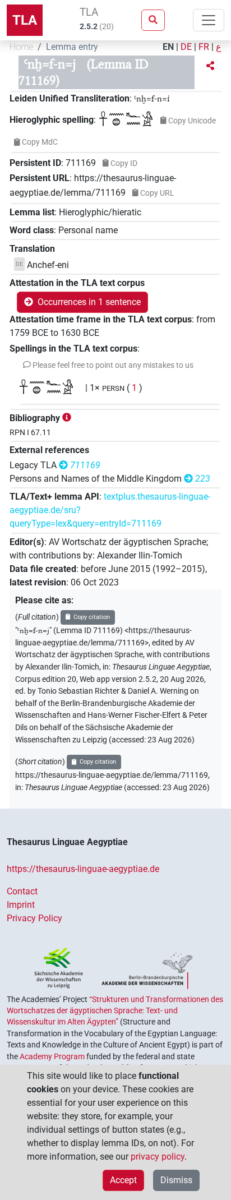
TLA (24, 20)
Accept (123, 1180)
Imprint (21, 904)
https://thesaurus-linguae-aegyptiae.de (83, 869)
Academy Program (52, 1056)
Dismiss (176, 1180)
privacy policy (157, 1156)
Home (21, 46)
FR (203, 46)
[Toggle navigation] (208, 20)
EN (168, 46)
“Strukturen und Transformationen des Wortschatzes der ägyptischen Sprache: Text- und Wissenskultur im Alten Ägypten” (115, 1011)
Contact (22, 891)
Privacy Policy (34, 918)
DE (186, 46)
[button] (210, 66)
